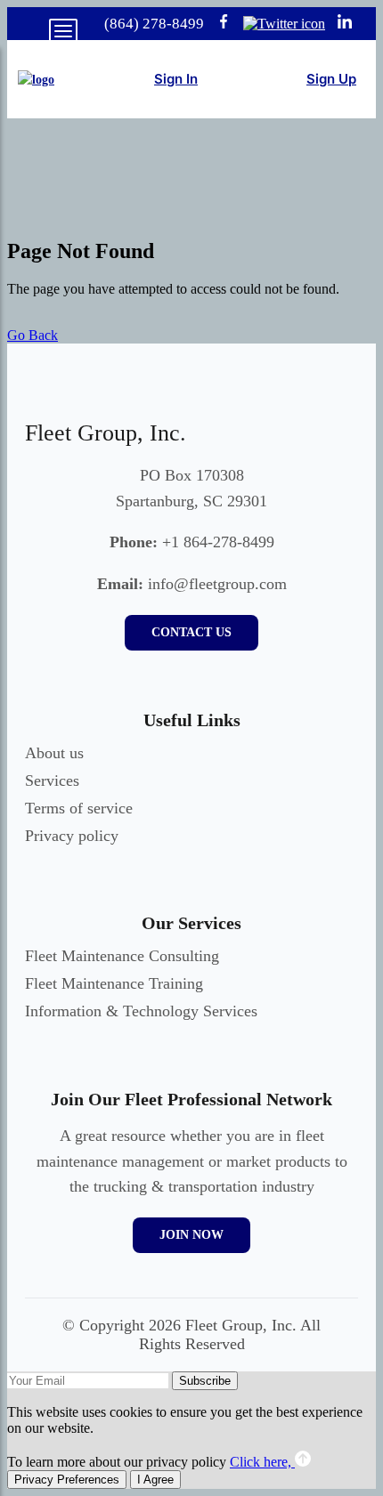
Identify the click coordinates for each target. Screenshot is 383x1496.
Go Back (32, 335)
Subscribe (205, 1380)
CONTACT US (191, 632)
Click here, (262, 1461)
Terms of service (79, 808)
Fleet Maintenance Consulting (122, 956)
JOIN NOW (191, 1234)
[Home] (36, 79)
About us (54, 753)
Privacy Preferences (66, 1479)
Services (52, 780)
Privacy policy (71, 836)
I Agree (155, 1479)
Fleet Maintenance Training (114, 983)
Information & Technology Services (141, 1011)
